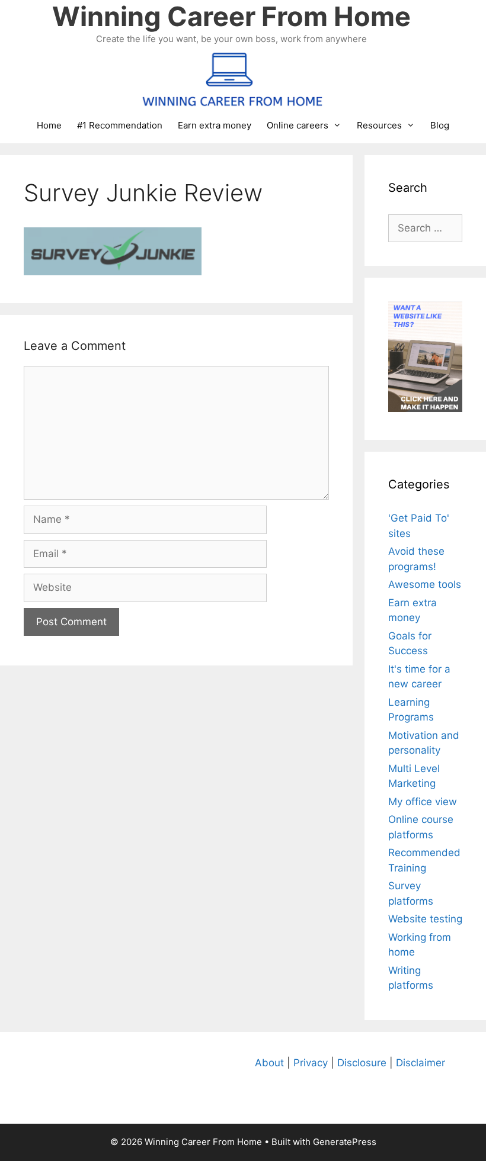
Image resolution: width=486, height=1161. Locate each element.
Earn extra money (214, 125)
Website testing (425, 919)
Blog (439, 125)
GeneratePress (344, 1141)
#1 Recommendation (119, 125)
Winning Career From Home (231, 16)
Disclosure (361, 1063)
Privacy (310, 1063)
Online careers (297, 125)
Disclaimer (420, 1063)
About (269, 1063)
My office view (422, 802)
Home (49, 125)
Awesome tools (424, 584)
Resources (379, 125)
